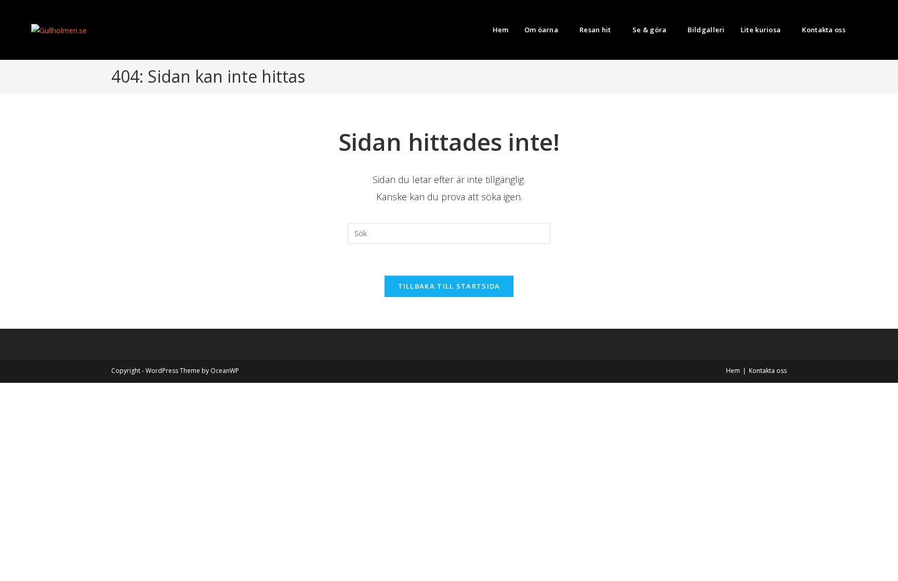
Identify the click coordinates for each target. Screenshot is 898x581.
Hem (733, 370)
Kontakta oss (768, 370)
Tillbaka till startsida (449, 286)
